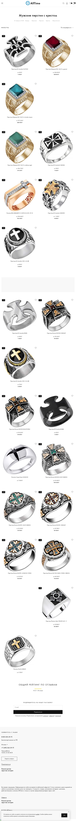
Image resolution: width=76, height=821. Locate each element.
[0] (70, 3)
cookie (37, 814)
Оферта (4, 798)
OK (64, 815)
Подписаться (38, 712)
